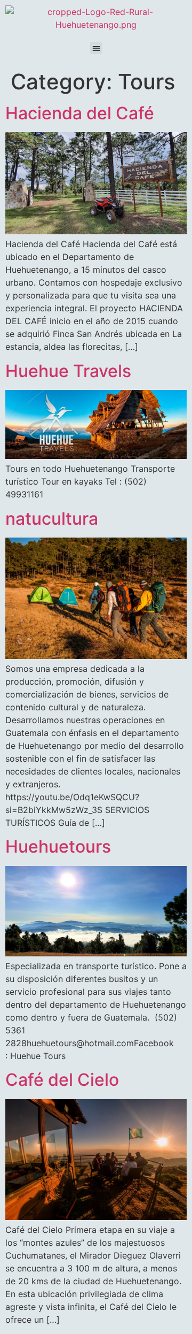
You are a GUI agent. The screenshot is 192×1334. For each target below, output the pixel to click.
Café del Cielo (62, 1079)
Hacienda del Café (79, 113)
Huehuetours (58, 846)
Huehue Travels (68, 371)
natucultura (51, 518)
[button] (96, 48)
